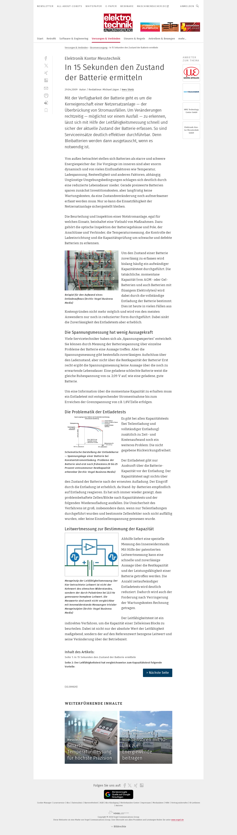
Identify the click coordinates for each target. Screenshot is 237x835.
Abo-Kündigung (112, 803)
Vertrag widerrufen (179, 803)
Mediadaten (158, 803)
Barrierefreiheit (91, 803)
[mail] (46, 88)
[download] (46, 103)
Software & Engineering (73, 38)
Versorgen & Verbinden (106, 38)
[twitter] (46, 65)
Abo (68, 803)
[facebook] (46, 58)
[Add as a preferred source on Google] (118, 794)
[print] (46, 95)
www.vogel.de (177, 820)
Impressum (146, 803)
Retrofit (51, 38)
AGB (102, 803)
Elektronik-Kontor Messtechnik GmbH (191, 130)
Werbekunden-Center (130, 803)
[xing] (46, 73)
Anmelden (187, 6)
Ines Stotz (128, 89)
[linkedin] (46, 80)
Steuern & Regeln (134, 38)
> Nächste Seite (157, 673)
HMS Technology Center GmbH (191, 111)
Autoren (119, 805)
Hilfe (167, 803)
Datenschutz (77, 803)
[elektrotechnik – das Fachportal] (40, 38)
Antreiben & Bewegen (162, 38)
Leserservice (59, 803)
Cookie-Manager (44, 803)
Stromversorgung (98, 47)
